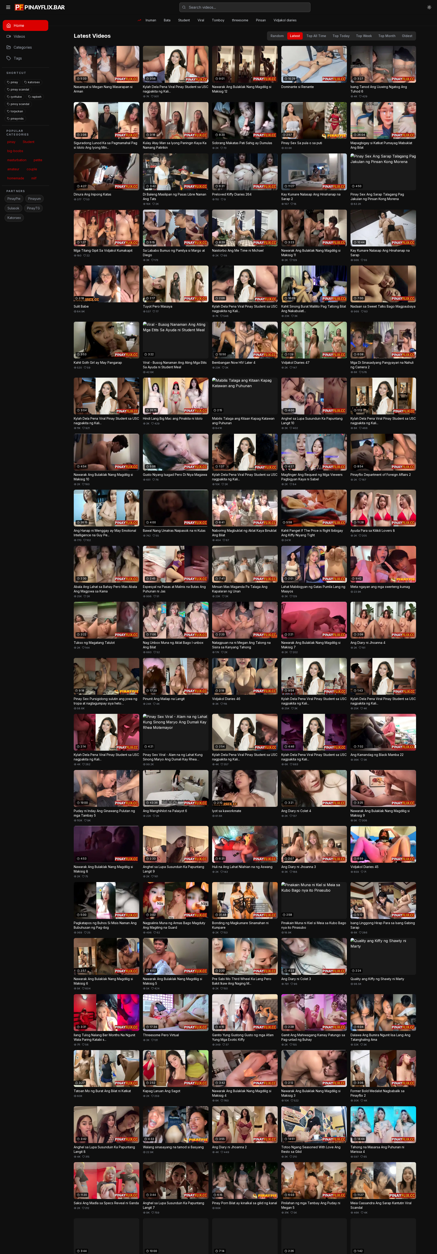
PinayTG (33, 208)
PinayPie (14, 199)
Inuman (151, 20)
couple (32, 169)
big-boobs (15, 151)
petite (38, 160)
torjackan (17, 111)
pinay (14, 82)
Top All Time (316, 36)
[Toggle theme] (429, 7)
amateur (13, 169)
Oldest (407, 36)
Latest (295, 36)
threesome (240, 20)
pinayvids (17, 118)
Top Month (387, 36)
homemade (15, 178)
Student (184, 20)
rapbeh (36, 96)
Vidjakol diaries (285, 20)
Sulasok (13, 208)
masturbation (16, 160)
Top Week (364, 36)
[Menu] (8, 7)
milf (33, 178)
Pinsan (261, 20)
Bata (167, 20)
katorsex (34, 82)
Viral (201, 20)
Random (277, 36)
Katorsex (14, 218)
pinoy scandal (20, 104)
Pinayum (34, 199)
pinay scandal (20, 89)
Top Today (341, 36)
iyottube (16, 96)
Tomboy (218, 20)
